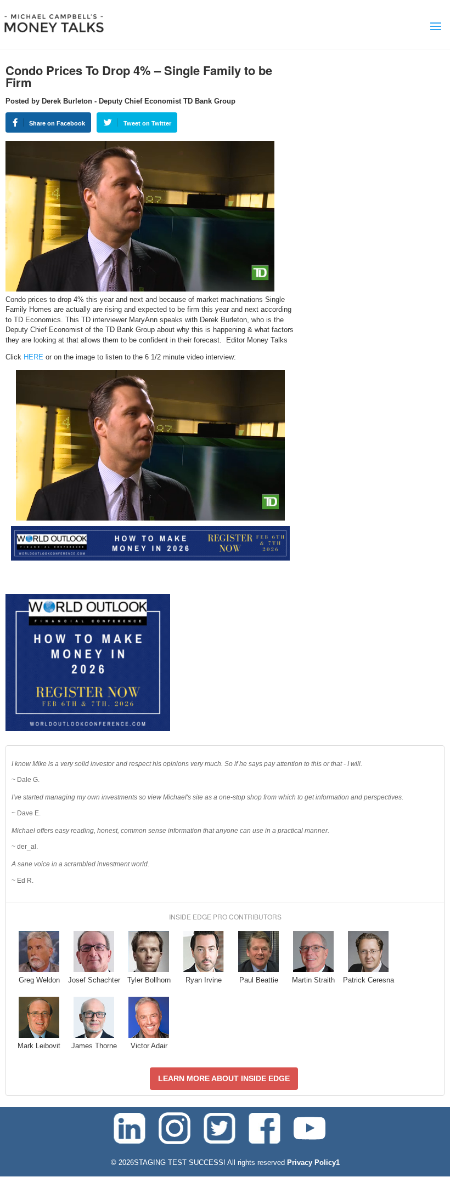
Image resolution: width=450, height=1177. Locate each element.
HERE (33, 357)
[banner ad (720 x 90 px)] (150, 558)
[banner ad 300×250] (87, 728)
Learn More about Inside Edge (224, 1078)
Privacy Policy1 (313, 1162)
